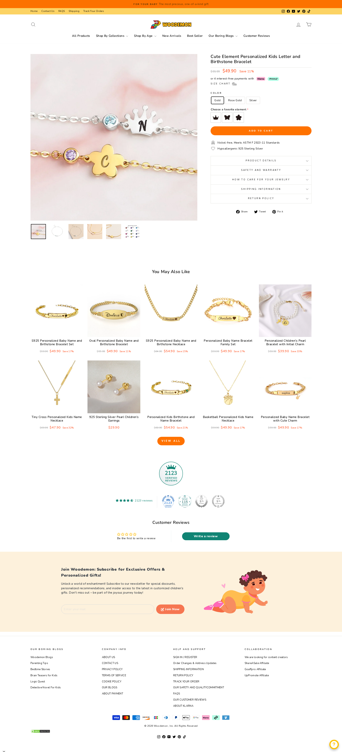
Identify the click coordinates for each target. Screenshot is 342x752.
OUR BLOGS (109, 687)
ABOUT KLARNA (183, 706)
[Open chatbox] (334, 744)
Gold (217, 100)
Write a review (206, 536)
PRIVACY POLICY (112, 669)
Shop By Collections (110, 36)
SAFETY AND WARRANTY (261, 170)
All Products (81, 36)
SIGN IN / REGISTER (185, 657)
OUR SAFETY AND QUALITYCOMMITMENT (198, 687)
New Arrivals (171, 36)
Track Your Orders (93, 11)
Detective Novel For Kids (45, 687)
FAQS (61, 11)
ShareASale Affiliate (257, 663)
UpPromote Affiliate (257, 675)
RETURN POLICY (183, 675)
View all (171, 441)
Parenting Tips (39, 663)
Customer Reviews (256, 36)
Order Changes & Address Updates (195, 663)
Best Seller (195, 36)
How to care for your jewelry (261, 179)
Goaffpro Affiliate (255, 669)
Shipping (74, 11)
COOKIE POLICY (112, 681)
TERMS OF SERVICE (114, 675)
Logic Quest (37, 681)
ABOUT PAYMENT (112, 693)
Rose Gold (235, 100)
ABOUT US (108, 657)
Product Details (261, 160)
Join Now (172, 609)
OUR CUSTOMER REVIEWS (189, 700)
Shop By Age (143, 36)
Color (216, 93)
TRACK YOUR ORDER (186, 681)
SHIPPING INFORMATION (188, 669)
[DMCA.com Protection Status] (171, 731)
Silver (253, 100)
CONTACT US (110, 663)
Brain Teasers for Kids (44, 675)
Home (33, 11)
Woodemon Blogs (41, 657)
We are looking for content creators (266, 657)
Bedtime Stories (40, 669)
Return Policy (261, 198)
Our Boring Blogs (221, 36)
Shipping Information (261, 189)
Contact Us (47, 11)
